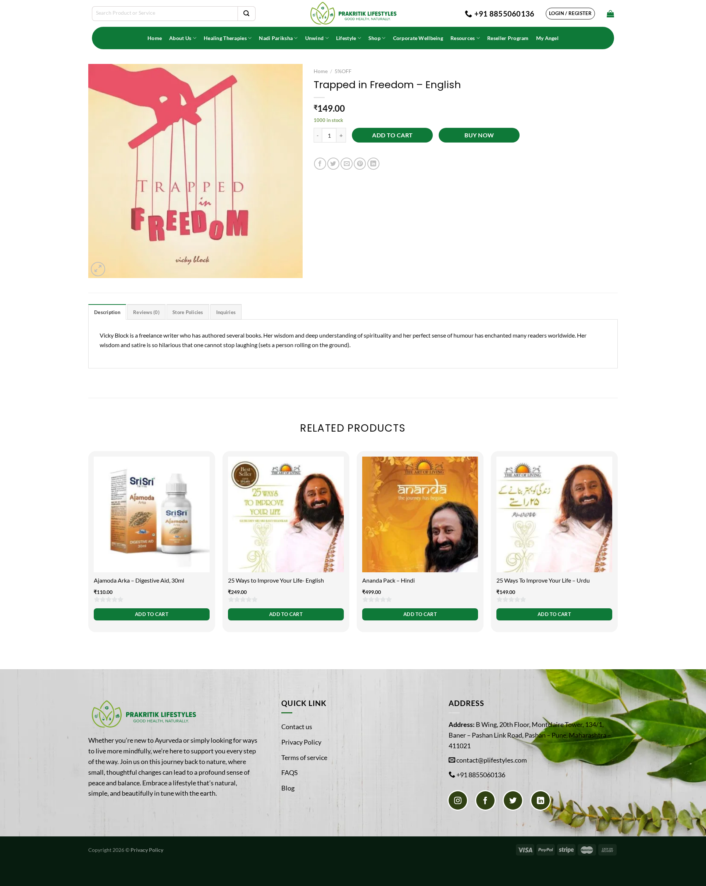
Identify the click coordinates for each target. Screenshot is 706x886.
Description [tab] (107, 312)
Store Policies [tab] (187, 312)
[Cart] (610, 14)
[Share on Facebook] (320, 164)
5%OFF (343, 71)
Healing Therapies (225, 38)
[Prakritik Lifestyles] (353, 13)
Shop (374, 38)
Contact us (296, 727)
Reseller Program (508, 38)
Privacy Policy (301, 742)
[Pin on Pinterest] (360, 164)
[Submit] (246, 13)
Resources (462, 38)
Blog (288, 788)
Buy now (479, 135)
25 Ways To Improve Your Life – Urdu (543, 580)
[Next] (617, 550)
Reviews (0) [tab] (146, 312)
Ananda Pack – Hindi (388, 580)
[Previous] (88, 550)
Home (154, 38)
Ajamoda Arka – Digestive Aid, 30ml (139, 580)
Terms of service (304, 757)
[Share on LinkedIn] (373, 164)
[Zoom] (98, 269)
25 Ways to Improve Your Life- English (276, 580)
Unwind (314, 38)
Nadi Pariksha (276, 38)
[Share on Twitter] (333, 164)
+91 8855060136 (480, 775)
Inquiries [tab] (226, 312)
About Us (180, 38)
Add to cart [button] (151, 614)
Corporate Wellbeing (418, 38)
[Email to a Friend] (346, 164)
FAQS (289, 772)
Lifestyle (346, 38)
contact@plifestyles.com (491, 760)
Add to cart (392, 135)
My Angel (547, 38)
